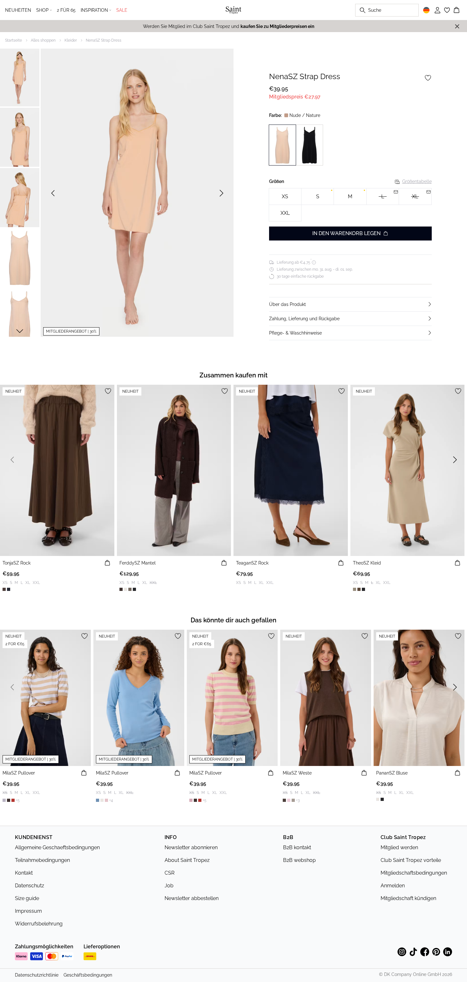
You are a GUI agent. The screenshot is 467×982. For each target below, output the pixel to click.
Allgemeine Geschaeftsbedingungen (57, 847)
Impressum (28, 911)
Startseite (13, 40)
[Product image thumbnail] (19, 76)
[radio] (285, 196)
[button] (350, 304)
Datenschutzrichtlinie (36, 975)
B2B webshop (299, 860)
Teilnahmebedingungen (42, 860)
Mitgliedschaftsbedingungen (414, 873)
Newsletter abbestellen (192, 898)
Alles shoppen (43, 40)
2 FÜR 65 (66, 10)
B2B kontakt (297, 847)
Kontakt (24, 873)
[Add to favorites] (428, 77)
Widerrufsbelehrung (39, 924)
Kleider (70, 40)
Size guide (27, 898)
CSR (169, 873)
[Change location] (426, 10)
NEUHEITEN (18, 10)
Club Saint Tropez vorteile (411, 860)
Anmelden (393, 886)
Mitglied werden (399, 847)
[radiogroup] (350, 204)
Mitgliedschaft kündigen (408, 898)
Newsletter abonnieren (191, 847)
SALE (121, 10)
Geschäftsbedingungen (88, 975)
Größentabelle (417, 181)
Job (169, 886)
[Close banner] (457, 26)
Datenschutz (29, 886)
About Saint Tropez (187, 860)
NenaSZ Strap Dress (103, 40)
